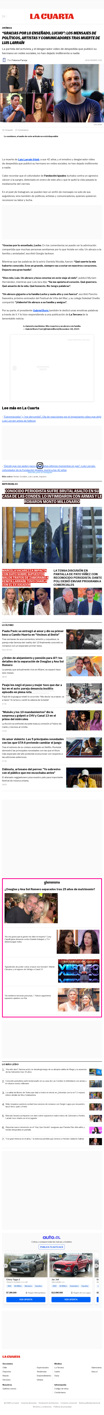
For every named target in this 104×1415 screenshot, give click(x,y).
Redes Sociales (20, 476)
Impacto (42, 476)
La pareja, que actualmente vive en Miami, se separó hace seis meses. (31, 671)
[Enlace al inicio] (52, 883)
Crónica (7, 27)
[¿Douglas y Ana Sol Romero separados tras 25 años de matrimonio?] (52, 908)
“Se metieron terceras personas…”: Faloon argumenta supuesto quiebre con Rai (28, 997)
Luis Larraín (33, 476)
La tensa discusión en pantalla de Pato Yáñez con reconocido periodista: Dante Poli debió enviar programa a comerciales (78, 578)
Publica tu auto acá (51, 1247)
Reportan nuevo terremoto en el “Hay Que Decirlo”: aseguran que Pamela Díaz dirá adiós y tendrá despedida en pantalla (45, 1128)
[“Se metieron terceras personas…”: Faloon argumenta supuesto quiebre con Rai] (78, 1000)
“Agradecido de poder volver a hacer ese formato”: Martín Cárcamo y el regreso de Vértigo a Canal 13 (30, 968)
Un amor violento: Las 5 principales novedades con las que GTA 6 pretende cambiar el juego (33, 741)
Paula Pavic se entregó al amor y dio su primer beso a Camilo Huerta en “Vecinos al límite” (33, 633)
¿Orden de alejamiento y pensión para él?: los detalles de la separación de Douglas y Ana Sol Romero (33, 661)
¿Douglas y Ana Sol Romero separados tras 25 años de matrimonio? (50, 889)
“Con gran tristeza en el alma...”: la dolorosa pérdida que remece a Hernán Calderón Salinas (44, 1139)
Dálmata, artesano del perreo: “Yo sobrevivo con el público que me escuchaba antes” (31, 771)
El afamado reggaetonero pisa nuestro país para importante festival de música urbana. (32, 779)
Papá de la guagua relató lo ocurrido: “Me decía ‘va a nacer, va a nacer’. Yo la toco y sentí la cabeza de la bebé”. (33, 698)
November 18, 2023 (69, 329)
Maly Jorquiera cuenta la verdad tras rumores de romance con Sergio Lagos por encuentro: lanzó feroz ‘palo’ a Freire (45, 1105)
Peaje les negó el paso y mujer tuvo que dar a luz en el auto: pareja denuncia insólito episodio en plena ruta (32, 688)
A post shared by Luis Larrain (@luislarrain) (84, 340)
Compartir (8, 130)
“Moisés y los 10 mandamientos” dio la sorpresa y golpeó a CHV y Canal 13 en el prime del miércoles (29, 715)
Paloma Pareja (19, 60)
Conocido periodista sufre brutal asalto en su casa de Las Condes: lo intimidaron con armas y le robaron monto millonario (45, 1082)
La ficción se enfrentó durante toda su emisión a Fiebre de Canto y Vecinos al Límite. (32, 725)
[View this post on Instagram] (39, 368)
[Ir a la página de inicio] (52, 16)
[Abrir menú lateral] (4, 16)
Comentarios (23, 130)
